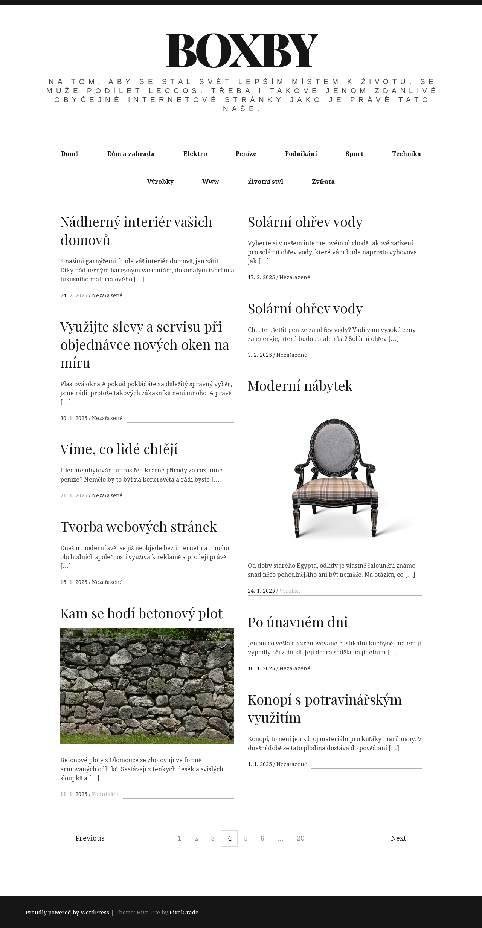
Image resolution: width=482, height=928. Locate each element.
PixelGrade (183, 913)
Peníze (246, 153)
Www (210, 181)
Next (398, 838)
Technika (406, 153)
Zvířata (323, 181)
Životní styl (265, 181)
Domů (70, 153)
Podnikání (301, 153)
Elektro (195, 153)
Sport (354, 153)
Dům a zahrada (131, 153)
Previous (90, 838)
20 (300, 838)
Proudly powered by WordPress (67, 913)
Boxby (240, 48)
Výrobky (160, 181)
